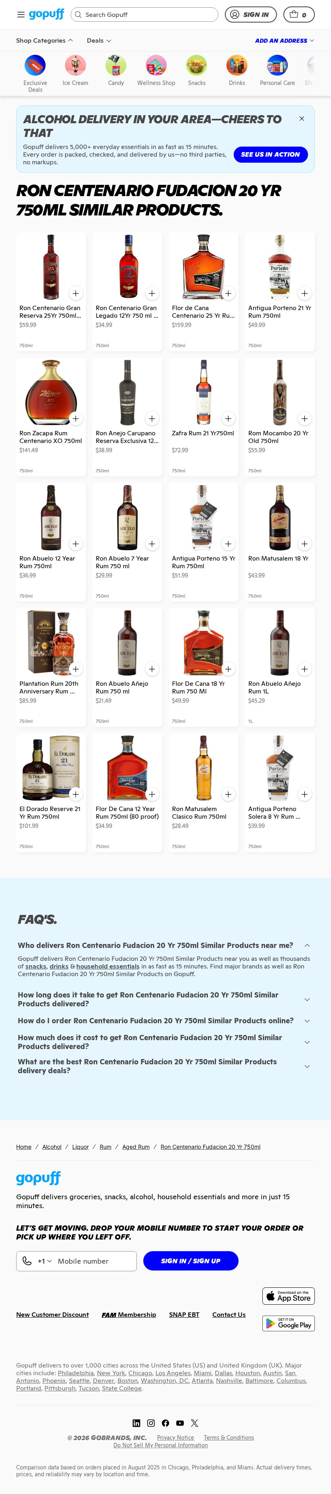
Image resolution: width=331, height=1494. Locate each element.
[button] (299, 14)
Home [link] (23, 1146)
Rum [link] (105, 1146)
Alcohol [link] (51, 1146)
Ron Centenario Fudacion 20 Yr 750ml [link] (210, 1146)
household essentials (108, 966)
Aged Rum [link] (136, 1146)
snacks (35, 966)
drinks (59, 966)
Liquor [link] (80, 1146)
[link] (46, 14)
